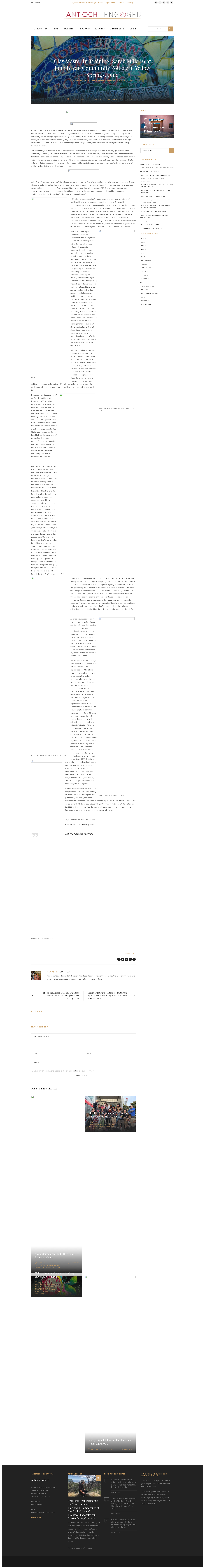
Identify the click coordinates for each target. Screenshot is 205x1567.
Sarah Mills (78, 99)
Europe (143, 245)
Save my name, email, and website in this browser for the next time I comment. (64, 1071)
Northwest (144, 278)
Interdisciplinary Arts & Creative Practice (93, 81)
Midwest (143, 264)
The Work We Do (124, 81)
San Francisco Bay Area (105, 1126)
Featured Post (40, 1284)
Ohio (48, 1284)
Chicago (143, 242)
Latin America (145, 260)
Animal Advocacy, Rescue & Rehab (153, 211)
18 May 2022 (116, 1492)
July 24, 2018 (95, 99)
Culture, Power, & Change (150, 164)
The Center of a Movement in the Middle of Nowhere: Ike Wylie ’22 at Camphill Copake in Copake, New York (123, 1503)
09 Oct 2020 (116, 1532)
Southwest (144, 300)
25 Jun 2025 (41, 1282)
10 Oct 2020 (116, 1513)
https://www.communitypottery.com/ (79, 825)
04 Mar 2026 (95, 1122)
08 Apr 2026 (41, 1263)
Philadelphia (145, 289)
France (143, 249)
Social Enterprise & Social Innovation (155, 175)
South (142, 297)
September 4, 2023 (76, 1548)
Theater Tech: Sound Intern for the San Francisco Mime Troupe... (108, 1114)
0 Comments (112, 99)
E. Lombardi (89, 1548)
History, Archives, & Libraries (151, 221)
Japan (142, 256)
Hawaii (142, 253)
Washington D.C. (146, 304)
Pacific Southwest (147, 286)
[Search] (170, 28)
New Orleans (145, 271)
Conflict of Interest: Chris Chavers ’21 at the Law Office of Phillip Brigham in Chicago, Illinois (123, 1523)
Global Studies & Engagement (151, 171)
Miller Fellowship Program (79, 833)
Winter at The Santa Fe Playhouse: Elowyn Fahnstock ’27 (157, 125)
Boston (143, 238)
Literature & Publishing (149, 224)
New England (145, 267)
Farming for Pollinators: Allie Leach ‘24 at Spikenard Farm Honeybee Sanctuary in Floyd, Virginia (124, 1483)
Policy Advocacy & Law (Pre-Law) (152, 196)
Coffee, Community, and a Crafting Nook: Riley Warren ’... (54, 1274)
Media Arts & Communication (151, 228)
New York (144, 275)
